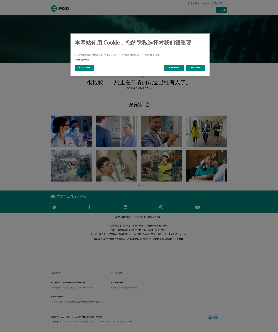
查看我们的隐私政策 (82, 60)
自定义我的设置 (84, 68)
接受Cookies (195, 68)
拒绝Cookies (174, 68)
